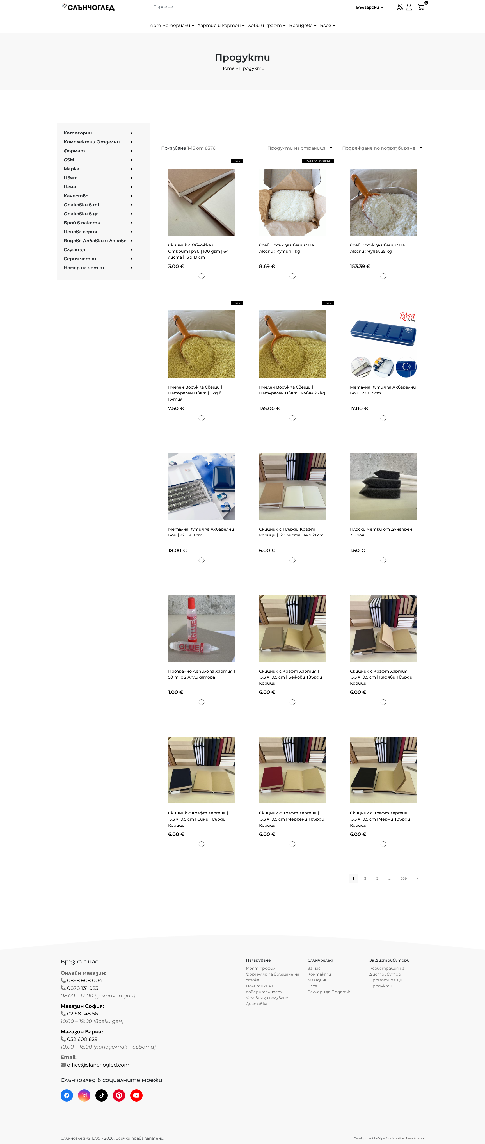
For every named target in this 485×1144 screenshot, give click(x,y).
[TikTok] (101, 1095)
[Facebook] (67, 1095)
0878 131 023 (82, 988)
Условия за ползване (267, 997)
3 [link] (377, 878)
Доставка (256, 1003)
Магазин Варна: (82, 1032)
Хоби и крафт (265, 25)
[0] (421, 6)
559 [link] (404, 878)
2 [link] (365, 878)
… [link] (389, 878)
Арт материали (170, 25)
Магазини (318, 980)
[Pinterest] (119, 1095)
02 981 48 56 (82, 1014)
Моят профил (260, 968)
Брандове (301, 25)
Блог (325, 25)
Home (228, 68)
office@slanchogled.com (98, 1065)
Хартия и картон (219, 25)
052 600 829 (82, 1039)
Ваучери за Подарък (329, 991)
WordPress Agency (411, 1138)
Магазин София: (82, 1006)
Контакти (319, 974)
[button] (368, 7)
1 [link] (353, 878)
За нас (314, 968)
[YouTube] (136, 1095)
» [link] (417, 878)
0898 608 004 (84, 981)
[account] (409, 6)
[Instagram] (84, 1095)
